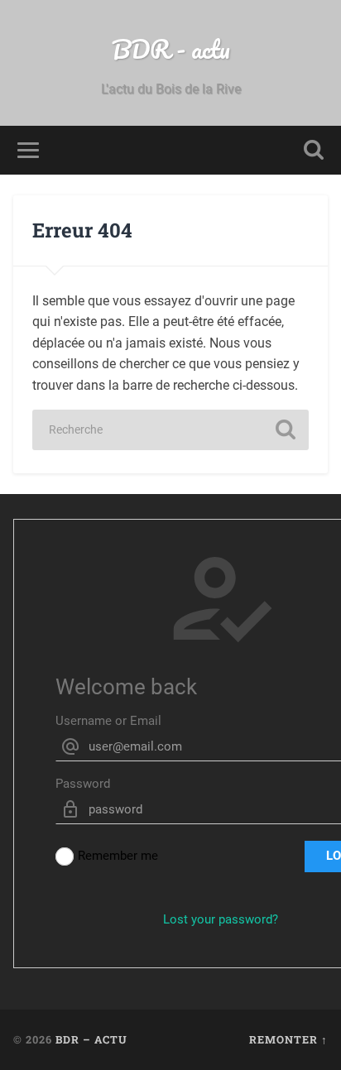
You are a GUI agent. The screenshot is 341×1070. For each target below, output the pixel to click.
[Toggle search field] (314, 150)
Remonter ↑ (288, 1039)
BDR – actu (91, 1039)
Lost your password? (220, 919)
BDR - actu (171, 49)
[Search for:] (170, 430)
